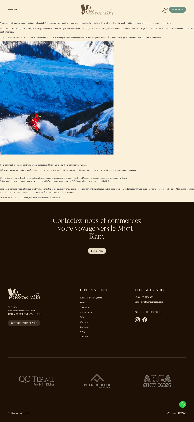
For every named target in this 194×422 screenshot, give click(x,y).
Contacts (84, 336)
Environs (84, 326)
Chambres (85, 307)
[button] (177, 10)
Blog (82, 331)
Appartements (86, 312)
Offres (83, 317)
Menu (17, 9)
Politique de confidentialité (19, 413)
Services (84, 302)
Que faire (84, 322)
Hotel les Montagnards (91, 297)
